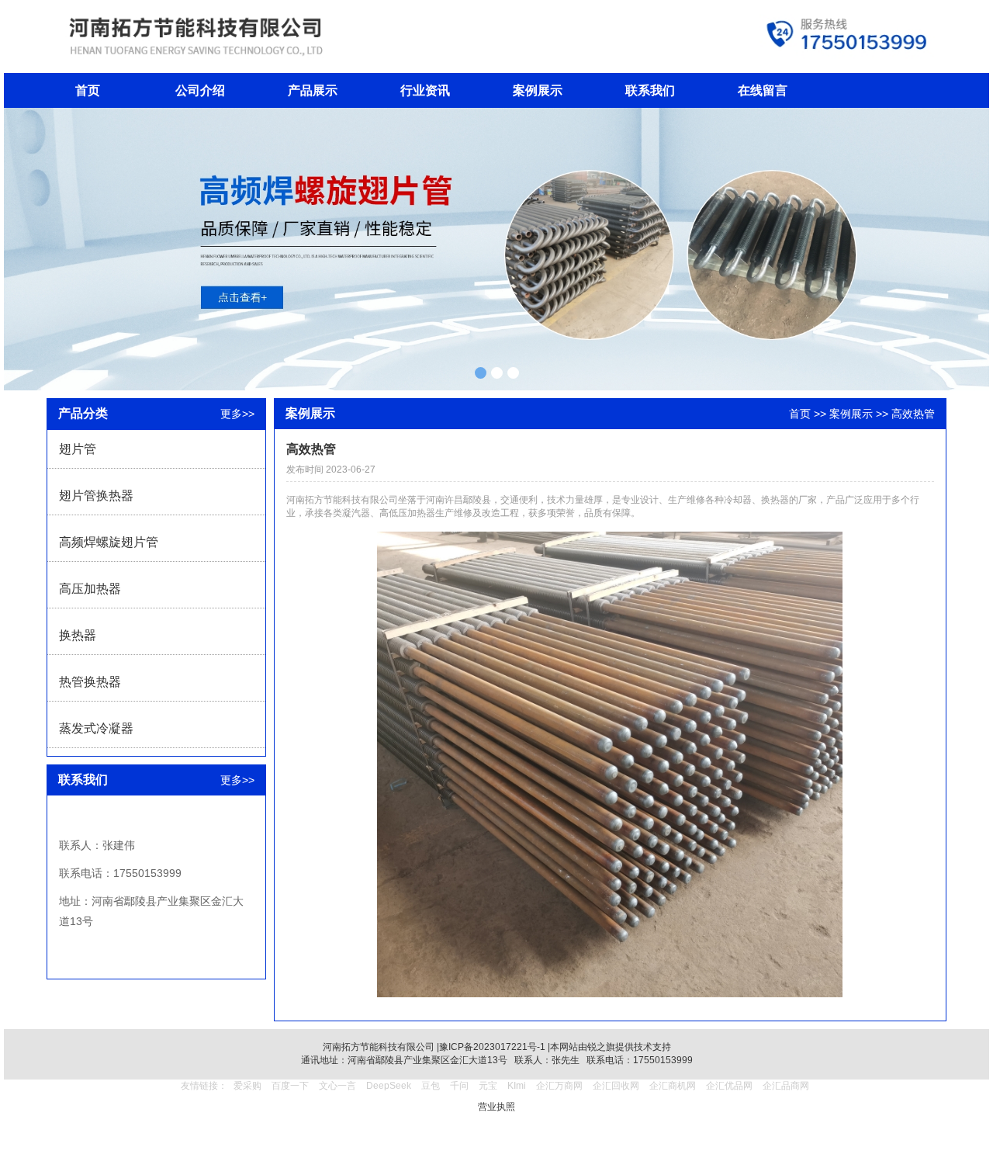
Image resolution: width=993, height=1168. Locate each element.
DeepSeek (389, 1085)
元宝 (488, 1085)
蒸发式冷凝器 (96, 728)
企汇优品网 (729, 1085)
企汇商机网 (672, 1085)
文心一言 (337, 1085)
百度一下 (290, 1085)
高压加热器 (90, 588)
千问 (459, 1085)
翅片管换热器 (96, 495)
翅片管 (77, 449)
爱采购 (247, 1085)
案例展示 (537, 90)
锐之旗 (601, 1046)
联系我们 (650, 90)
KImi (516, 1085)
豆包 (430, 1085)
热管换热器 (90, 681)
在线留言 (762, 90)
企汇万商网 (559, 1085)
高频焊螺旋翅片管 (108, 542)
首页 (87, 90)
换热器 (77, 635)
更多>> (237, 413)
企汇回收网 (616, 1085)
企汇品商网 (786, 1085)
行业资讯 (425, 90)
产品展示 (312, 90)
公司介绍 (200, 90)
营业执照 (496, 1106)
